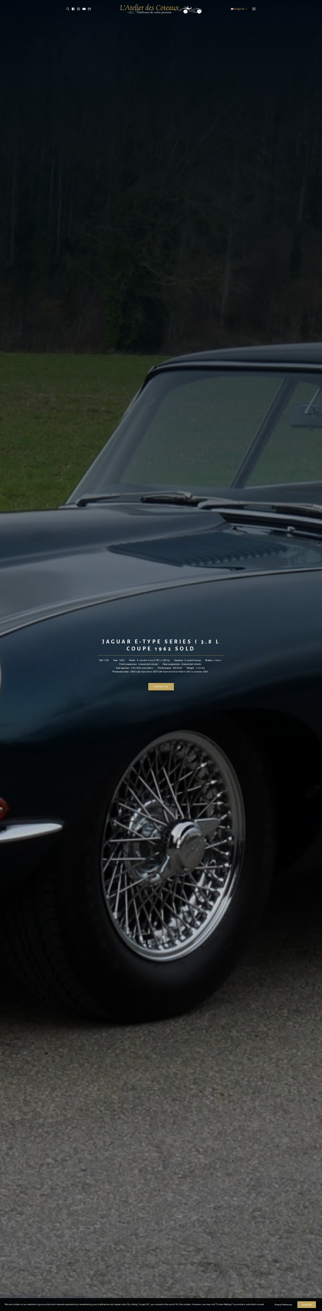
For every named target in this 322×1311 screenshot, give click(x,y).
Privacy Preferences (283, 1304)
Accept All (306, 1304)
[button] (68, 9)
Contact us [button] (161, 686)
